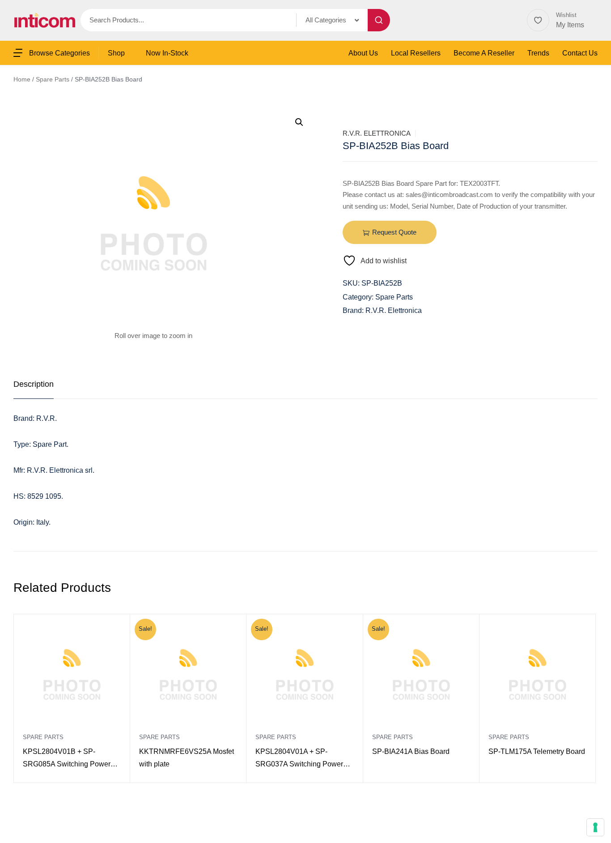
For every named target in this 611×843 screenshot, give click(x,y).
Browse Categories (59, 53)
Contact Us (580, 53)
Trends (538, 53)
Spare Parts (52, 79)
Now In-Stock (167, 53)
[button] (299, 122)
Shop (116, 53)
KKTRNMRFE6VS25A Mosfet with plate (186, 758)
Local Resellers (416, 53)
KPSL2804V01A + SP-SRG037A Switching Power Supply (299, 759)
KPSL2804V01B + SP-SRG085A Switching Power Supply (66, 759)
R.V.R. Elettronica (377, 133)
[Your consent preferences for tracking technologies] (595, 827)
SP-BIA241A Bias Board (411, 751)
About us (363, 53)
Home (21, 79)
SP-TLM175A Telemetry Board (536, 751)
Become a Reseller (484, 53)
